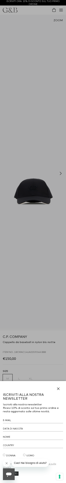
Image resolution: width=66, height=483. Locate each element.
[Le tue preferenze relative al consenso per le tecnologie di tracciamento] (59, 476)
